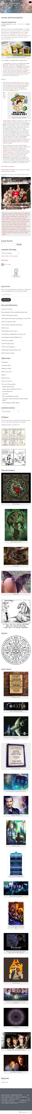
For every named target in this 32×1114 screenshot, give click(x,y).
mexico (4, 224)
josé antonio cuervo (16, 221)
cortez (26, 216)
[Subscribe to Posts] (2, 264)
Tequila (25, 67)
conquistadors (17, 85)
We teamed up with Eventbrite (24, 1100)
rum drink (18, 227)
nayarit (25, 226)
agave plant (19, 72)
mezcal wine (13, 224)
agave (13, 214)
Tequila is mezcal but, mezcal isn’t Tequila (16, 70)
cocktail (7, 216)
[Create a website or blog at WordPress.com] (28, 1095)
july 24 (22, 221)
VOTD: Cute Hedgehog (8, 347)
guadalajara (13, 219)
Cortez (26, 82)
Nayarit (5, 140)
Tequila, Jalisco (7, 120)
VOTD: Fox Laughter (7, 340)
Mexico (20, 122)
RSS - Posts (7, 264)
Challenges (4, 362)
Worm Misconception (8, 166)
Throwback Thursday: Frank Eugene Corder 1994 (15, 318)
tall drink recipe (16, 229)
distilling (11, 90)
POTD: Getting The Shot (8, 321)
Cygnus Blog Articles (8, 386)
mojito (24, 224)
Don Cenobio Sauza (8, 153)
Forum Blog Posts (7, 391)
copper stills (13, 89)
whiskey (24, 158)
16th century (20, 82)
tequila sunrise (23, 231)
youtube (4, 234)
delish (3, 218)
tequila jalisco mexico (13, 231)
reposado (12, 227)
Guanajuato (19, 139)
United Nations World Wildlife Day (11, 337)
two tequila (14, 232)
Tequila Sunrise (15, 157)
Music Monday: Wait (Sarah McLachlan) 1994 (14, 312)
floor (8, 219)
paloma (8, 227)
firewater (4, 219)
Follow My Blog (5, 286)
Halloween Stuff (6, 368)
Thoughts (24, 213)
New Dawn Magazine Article (10, 396)
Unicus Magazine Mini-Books (10, 402)
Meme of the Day (6, 371)
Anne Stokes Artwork (16, 542)
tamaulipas (23, 229)
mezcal (26, 69)
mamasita (13, 223)
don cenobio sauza (16, 218)
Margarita (6, 66)
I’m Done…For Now (6, 309)
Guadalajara (7, 122)
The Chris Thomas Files (8, 384)
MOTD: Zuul (5, 328)
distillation (8, 218)
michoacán (20, 224)
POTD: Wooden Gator (7, 343)
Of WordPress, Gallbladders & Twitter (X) (13, 334)
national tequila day (18, 226)
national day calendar (7, 226)
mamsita (19, 223)
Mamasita (13, 35)
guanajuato (19, 219)
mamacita (8, 223)
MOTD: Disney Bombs (7, 353)
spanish (4, 229)
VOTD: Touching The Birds (9, 315)
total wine (8, 232)
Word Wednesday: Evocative (9, 331)
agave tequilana (20, 214)
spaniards (23, 227)
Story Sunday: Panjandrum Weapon (11, 325)
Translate (15, 256)
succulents (9, 229)
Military (3, 375)
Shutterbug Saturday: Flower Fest (11, 350)
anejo (25, 214)
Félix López (20, 153)
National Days (18, 213)
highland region (6, 221)
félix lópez (24, 218)
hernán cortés (26, 219)
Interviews (5, 394)
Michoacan (27, 139)
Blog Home (4, 260)
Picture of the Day (6, 381)
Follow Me (6, 300)
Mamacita (21, 35)
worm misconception (22, 232)
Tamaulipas (13, 140)
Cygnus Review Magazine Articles (11, 389)
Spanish (22, 87)
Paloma (11, 66)
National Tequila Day (8, 22)
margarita (23, 223)
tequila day (4, 231)
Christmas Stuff (5, 365)
